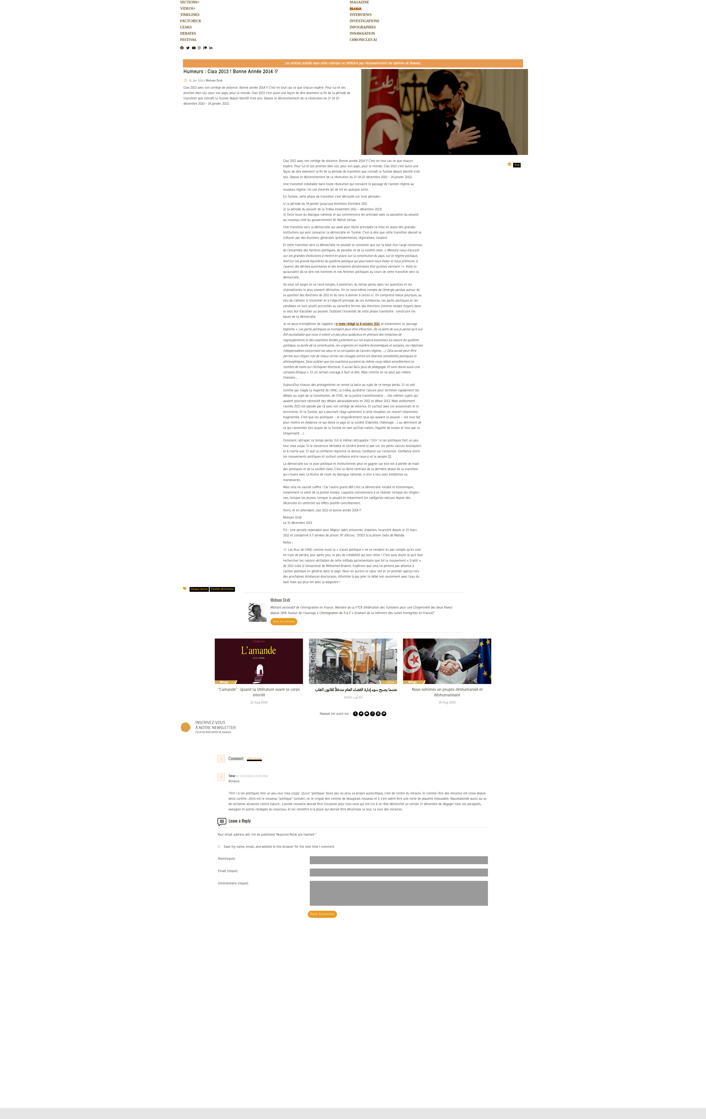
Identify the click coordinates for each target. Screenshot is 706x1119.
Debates (187, 34)
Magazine (359, 2)
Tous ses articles (284, 621)
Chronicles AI (363, 40)
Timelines (189, 15)
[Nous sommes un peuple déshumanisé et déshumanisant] (447, 661)
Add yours (254, 759)
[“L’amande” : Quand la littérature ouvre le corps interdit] (259, 661)
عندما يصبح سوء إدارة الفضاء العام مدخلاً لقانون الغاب (356, 689)
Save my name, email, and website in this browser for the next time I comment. (279, 846)
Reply (276, 776)
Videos (187, 8)
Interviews (360, 15)
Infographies (362, 27)
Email (228, 871)
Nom (226, 858)
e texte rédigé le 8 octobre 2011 (358, 324)
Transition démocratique (222, 589)
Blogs (355, 8)
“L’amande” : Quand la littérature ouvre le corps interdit (259, 692)
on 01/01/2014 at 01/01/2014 (252, 776)
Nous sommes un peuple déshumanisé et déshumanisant (447, 692)
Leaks (185, 27)
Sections (189, 2)
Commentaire (233, 883)
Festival (187, 40)
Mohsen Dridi (214, 80)
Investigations (363, 21)
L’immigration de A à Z (335, 613)
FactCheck (190, 21)
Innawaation (361, 34)
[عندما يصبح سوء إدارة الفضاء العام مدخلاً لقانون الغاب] (353, 661)
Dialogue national (199, 589)
